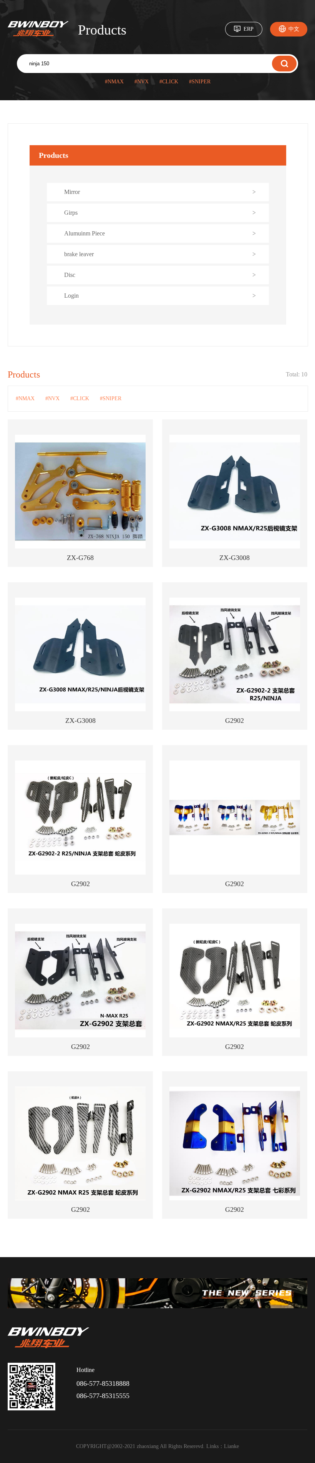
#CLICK (168, 81)
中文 (293, 29)
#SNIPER (200, 81)
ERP (249, 29)
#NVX (141, 81)
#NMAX (114, 81)
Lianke (231, 1446)
